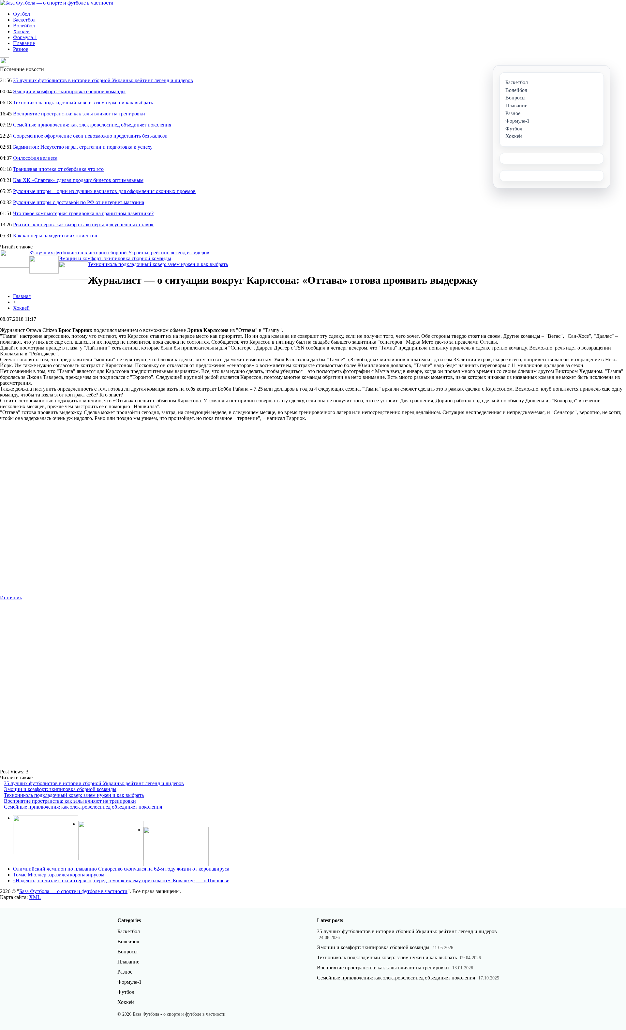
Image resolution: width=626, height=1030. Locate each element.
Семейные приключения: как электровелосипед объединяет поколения (92, 124)
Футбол (21, 14)
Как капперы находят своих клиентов (55, 235)
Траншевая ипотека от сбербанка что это (58, 169)
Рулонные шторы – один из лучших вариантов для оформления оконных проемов (104, 191)
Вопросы (127, 951)
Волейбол (24, 25)
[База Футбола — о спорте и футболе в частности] (56, 3)
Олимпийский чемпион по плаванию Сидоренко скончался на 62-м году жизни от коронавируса (121, 869)
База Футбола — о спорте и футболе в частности (73, 891)
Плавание (24, 43)
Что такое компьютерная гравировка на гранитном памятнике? (83, 213)
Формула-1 (25, 37)
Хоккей (21, 31)
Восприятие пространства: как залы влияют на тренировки (79, 113)
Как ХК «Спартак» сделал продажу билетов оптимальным (78, 180)
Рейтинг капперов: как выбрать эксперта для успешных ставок (83, 224)
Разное (20, 49)
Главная (22, 296)
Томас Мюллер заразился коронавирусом (58, 874)
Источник (11, 597)
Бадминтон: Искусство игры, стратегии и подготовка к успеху (83, 147)
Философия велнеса (35, 158)
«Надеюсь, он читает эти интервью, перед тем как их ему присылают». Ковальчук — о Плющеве (121, 880)
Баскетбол (24, 19)
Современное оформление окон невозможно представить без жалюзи (90, 136)
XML (35, 897)
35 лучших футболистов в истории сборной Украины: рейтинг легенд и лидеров (103, 80)
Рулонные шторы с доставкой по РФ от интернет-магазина (78, 202)
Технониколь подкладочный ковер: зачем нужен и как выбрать (83, 102)
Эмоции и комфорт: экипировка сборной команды (69, 91)
